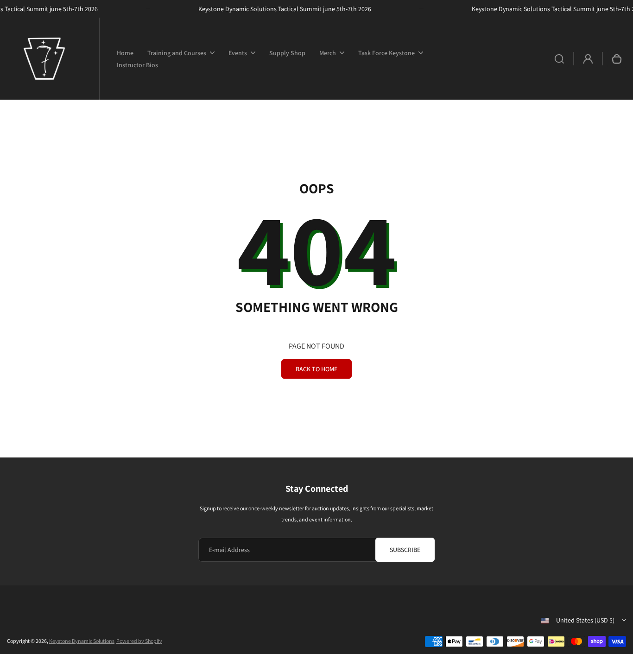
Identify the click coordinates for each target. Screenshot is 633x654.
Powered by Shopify (139, 640)
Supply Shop (287, 53)
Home (125, 53)
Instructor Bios (137, 65)
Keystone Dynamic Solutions (81, 640)
